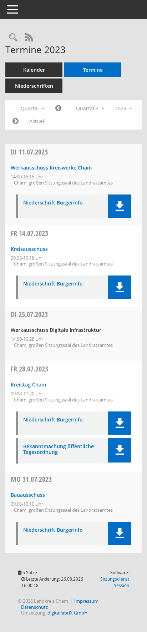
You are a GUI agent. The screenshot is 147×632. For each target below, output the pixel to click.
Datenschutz (34, 607)
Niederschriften (34, 85)
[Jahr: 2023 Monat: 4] (58, 108)
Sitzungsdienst (114, 582)
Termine (93, 69)
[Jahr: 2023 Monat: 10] (15, 121)
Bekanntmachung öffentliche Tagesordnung (58, 450)
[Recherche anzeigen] (13, 38)
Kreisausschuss (29, 249)
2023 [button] (121, 108)
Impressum (86, 601)
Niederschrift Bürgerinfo (53, 203)
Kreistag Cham (28, 384)
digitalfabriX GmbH (67, 613)
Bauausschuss (28, 494)
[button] (119, 206)
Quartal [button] (30, 108)
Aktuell (37, 121)
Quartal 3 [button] (88, 108)
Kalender (34, 69)
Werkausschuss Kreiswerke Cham (51, 167)
